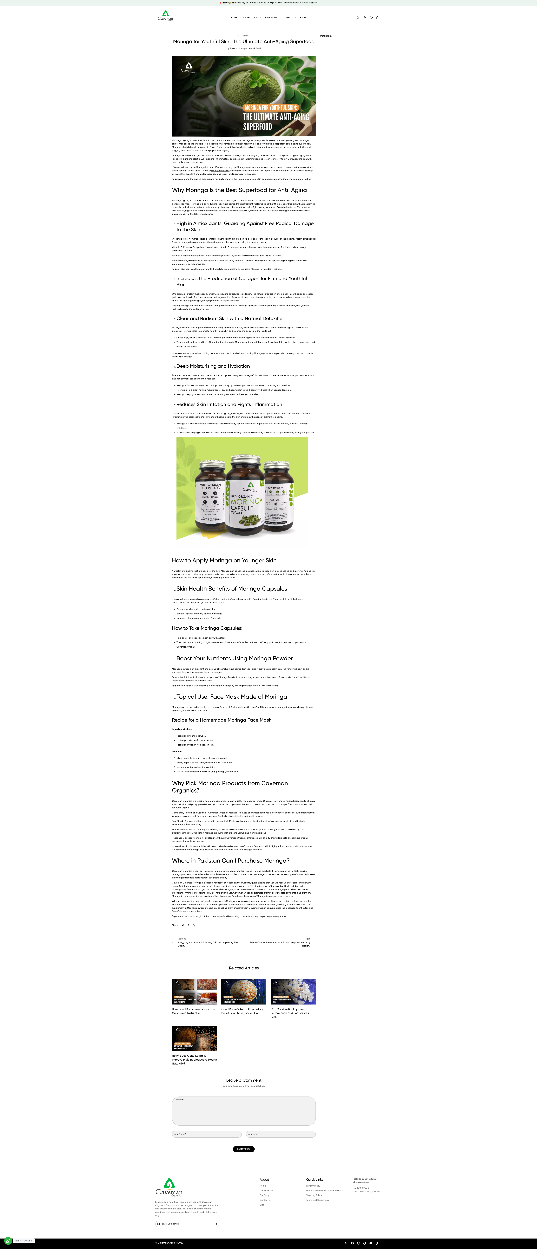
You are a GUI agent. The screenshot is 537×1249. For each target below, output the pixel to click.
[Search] (358, 18)
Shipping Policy (314, 1195)
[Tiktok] (377, 1243)
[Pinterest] (188, 925)
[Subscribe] (216, 1224)
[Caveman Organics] (165, 18)
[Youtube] (370, 1243)
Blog (303, 18)
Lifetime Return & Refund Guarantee (324, 1191)
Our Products (250, 18)
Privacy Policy (313, 1186)
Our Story (271, 18)
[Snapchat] (364, 1243)
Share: (175, 925)
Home (234, 18)
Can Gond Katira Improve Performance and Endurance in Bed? (290, 1013)
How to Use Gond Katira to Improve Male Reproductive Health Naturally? (194, 1060)
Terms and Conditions (317, 1200)
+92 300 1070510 (361, 1188)
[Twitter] (194, 925)
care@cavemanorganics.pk (367, 1191)
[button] (378, 18)
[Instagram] (358, 1243)
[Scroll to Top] (531, 1234)
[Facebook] (183, 925)
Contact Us (289, 18)
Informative (243, 36)
